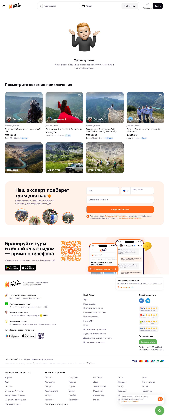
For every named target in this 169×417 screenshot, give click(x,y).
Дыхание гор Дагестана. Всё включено (64, 129)
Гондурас (73, 377)
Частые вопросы (90, 316)
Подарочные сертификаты (95, 329)
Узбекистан (147, 391)
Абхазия (49, 377)
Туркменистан (148, 382)
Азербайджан (51, 391)
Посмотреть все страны (56, 404)
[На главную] (15, 6)
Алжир (48, 395)
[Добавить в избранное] (39, 95)
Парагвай (122, 391)
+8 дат (143, 138)
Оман (120, 377)
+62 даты (24, 138)
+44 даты (109, 138)
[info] (46, 307)
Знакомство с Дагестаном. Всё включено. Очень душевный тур (101, 130)
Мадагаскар (98, 395)
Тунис (144, 377)
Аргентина (50, 399)
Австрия (49, 386)
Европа (8, 377)
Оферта (27, 359)
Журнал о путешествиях (94, 333)
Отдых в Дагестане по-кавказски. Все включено (144, 130)
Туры (85, 299)
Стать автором (123, 287)
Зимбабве (73, 399)
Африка (8, 386)
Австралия (50, 382)
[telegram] (147, 300)
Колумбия (97, 377)
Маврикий (98, 391)
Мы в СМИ (88, 321)
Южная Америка (13, 404)
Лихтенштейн (99, 386)
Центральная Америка (15, 399)
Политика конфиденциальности (43, 359)
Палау (120, 386)
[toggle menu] (4, 6)
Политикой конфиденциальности (129, 218)
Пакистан (122, 382)
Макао (96, 399)
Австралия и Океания (15, 395)
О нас (86, 325)
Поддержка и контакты (94, 342)
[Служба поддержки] (159, 410)
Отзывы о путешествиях (94, 312)
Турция (145, 386)
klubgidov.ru (91, 363)
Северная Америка (14, 391)
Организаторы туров (93, 308)
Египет (72, 391)
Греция (72, 382)
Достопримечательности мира (97, 338)
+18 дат (67, 136)
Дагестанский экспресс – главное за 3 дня (22, 130)
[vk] (141, 300)
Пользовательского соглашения (116, 216)
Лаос (95, 382)
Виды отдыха (89, 304)
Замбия (72, 395)
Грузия (72, 386)
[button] (124, 190)
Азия (7, 382)
